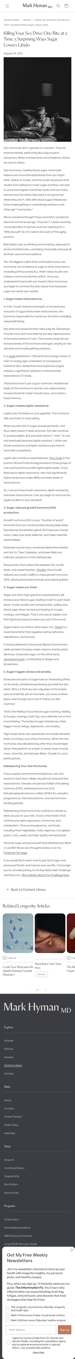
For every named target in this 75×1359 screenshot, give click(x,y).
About (7, 1100)
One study (56, 458)
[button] (7, 6)
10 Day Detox (11, 1219)
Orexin (59, 627)
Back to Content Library (28, 889)
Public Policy (11, 1124)
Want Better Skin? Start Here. (48, 965)
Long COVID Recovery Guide (20, 1243)
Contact (9, 1073)
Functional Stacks (14, 1167)
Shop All (9, 1159)
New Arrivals (11, 1192)
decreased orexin (14, 659)
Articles (27, 20)
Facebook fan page (15, 852)
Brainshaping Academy (17, 1227)
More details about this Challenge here (45, 875)
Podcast (8, 1040)
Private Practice (13, 1116)
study (12, 356)
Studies (41, 569)
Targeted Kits (11, 1176)
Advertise (9, 1133)
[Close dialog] (72, 1250)
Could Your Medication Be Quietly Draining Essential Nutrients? (18, 970)
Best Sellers (11, 1184)
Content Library (11, 20)
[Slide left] (29, 990)
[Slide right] (46, 990)
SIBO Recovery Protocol (18, 1235)
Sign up (65, 1330)
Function (9, 1108)
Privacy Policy (38, 1352)
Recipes (8, 1057)
